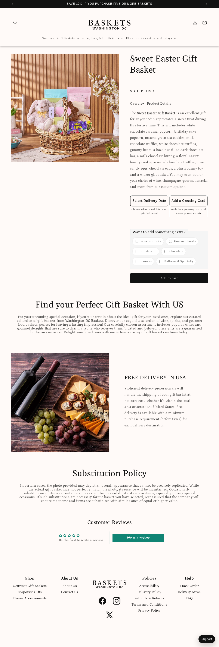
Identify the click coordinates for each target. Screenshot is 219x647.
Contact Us (69, 592)
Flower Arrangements (30, 598)
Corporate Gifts (30, 592)
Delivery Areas (189, 592)
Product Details (159, 103)
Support (206, 639)
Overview (137, 103)
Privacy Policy (149, 610)
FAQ (189, 598)
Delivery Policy (149, 592)
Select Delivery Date (149, 201)
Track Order (189, 586)
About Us (69, 586)
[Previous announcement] (12, 4)
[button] (15, 23)
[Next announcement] (207, 4)
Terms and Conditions (149, 604)
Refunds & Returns (149, 598)
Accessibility (149, 586)
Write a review (138, 538)
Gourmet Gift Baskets (30, 586)
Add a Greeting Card (189, 201)
